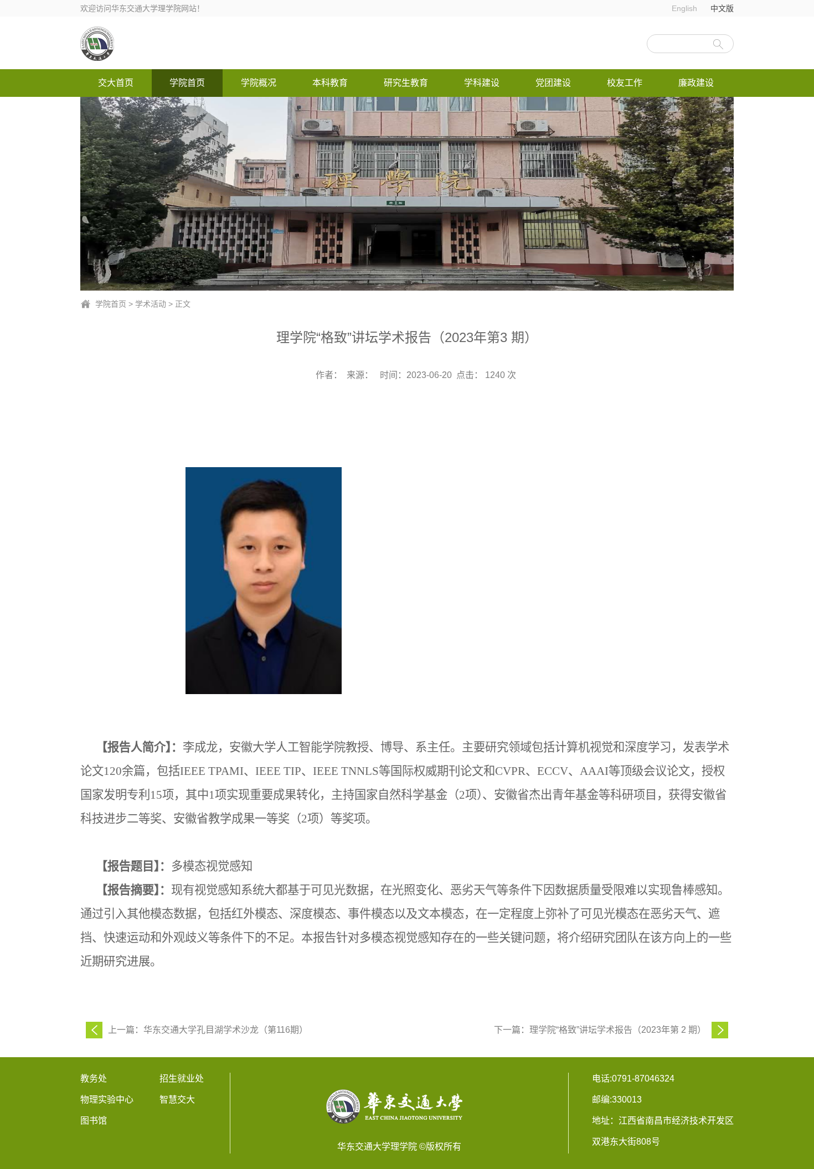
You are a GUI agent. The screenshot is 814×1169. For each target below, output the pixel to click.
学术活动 (150, 303)
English (684, 8)
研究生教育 (406, 82)
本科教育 (330, 82)
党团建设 (553, 82)
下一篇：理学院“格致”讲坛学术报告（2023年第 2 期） (600, 1029)
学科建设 (481, 82)
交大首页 (115, 82)
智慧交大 (177, 1099)
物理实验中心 (106, 1099)
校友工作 (624, 82)
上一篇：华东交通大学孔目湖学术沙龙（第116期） (208, 1029)
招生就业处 (181, 1078)
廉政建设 (696, 82)
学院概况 (258, 82)
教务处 (93, 1078)
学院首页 (187, 82)
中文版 (722, 8)
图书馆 (93, 1120)
